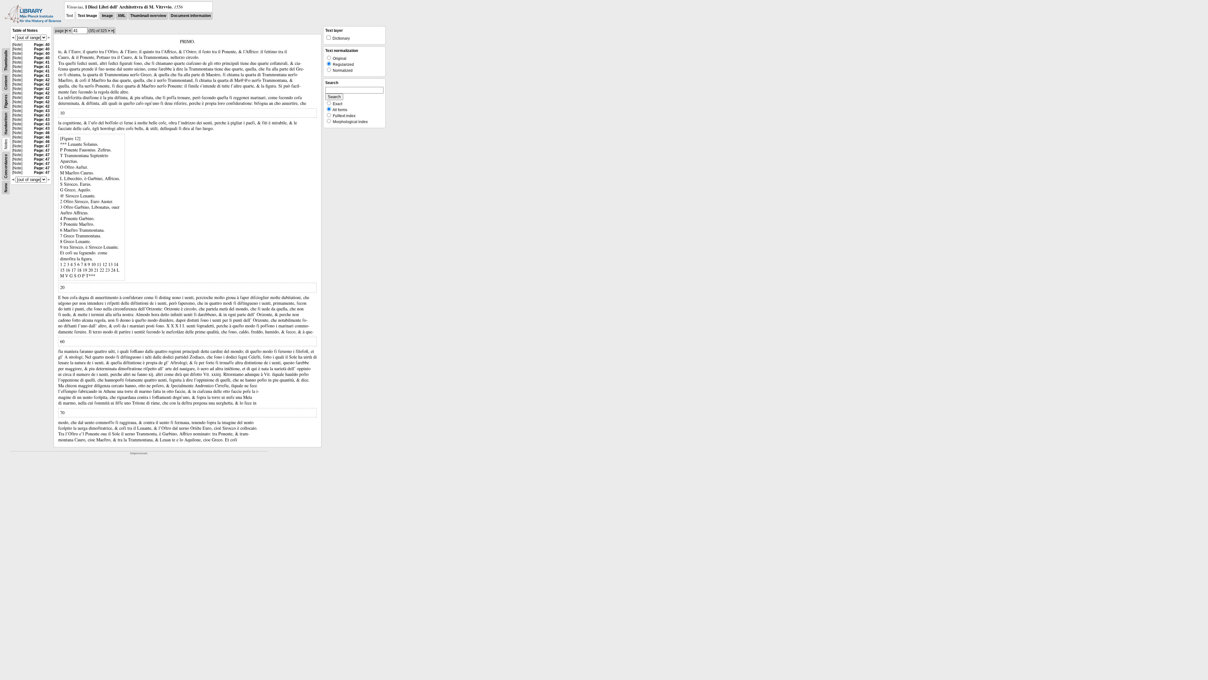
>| (112, 31)
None (6, 187)
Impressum (139, 453)
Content (6, 83)
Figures (6, 101)
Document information (191, 16)
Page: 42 (42, 80)
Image (107, 16)
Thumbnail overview (148, 16)
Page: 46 (42, 133)
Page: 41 (42, 62)
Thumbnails (6, 60)
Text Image (87, 16)
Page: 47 (42, 146)
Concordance (6, 166)
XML (122, 16)
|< (66, 31)
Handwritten (6, 123)
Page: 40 (42, 44)
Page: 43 (42, 111)
